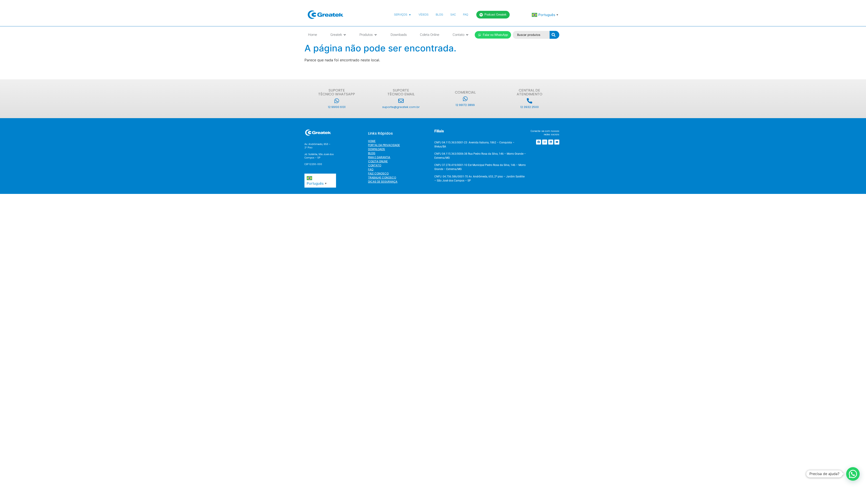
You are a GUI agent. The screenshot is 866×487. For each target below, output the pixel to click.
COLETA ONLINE (378, 161)
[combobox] (531, 35)
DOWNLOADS (376, 149)
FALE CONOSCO (378, 173)
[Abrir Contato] (467, 34)
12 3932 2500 (529, 107)
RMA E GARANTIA (379, 157)
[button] (853, 474)
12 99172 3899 (465, 105)
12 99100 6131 (336, 107)
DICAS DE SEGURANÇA (382, 182)
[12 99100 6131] (336, 100)
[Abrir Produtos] (375, 34)
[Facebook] (538, 142)
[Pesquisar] (554, 35)
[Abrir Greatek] (344, 34)
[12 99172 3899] (465, 98)
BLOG (371, 153)
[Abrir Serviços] (409, 14)
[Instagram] (544, 142)
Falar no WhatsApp (495, 35)
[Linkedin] (550, 142)
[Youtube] (556, 142)
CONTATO (374, 165)
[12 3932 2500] (529, 100)
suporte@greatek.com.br (401, 107)
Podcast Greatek (495, 14)
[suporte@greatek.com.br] (401, 100)
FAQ (370, 169)
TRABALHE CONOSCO (382, 177)
